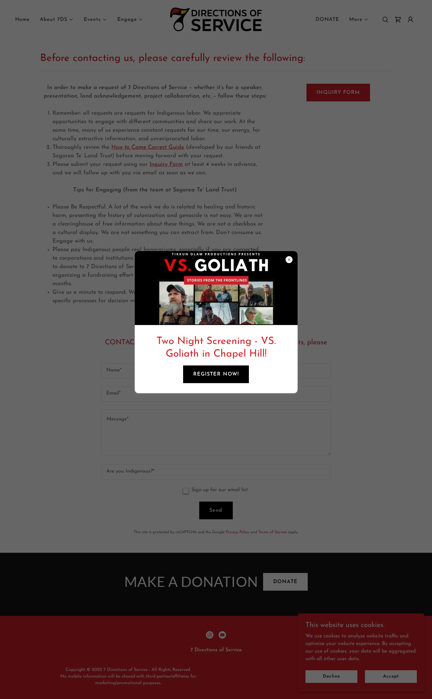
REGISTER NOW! (215, 374)
